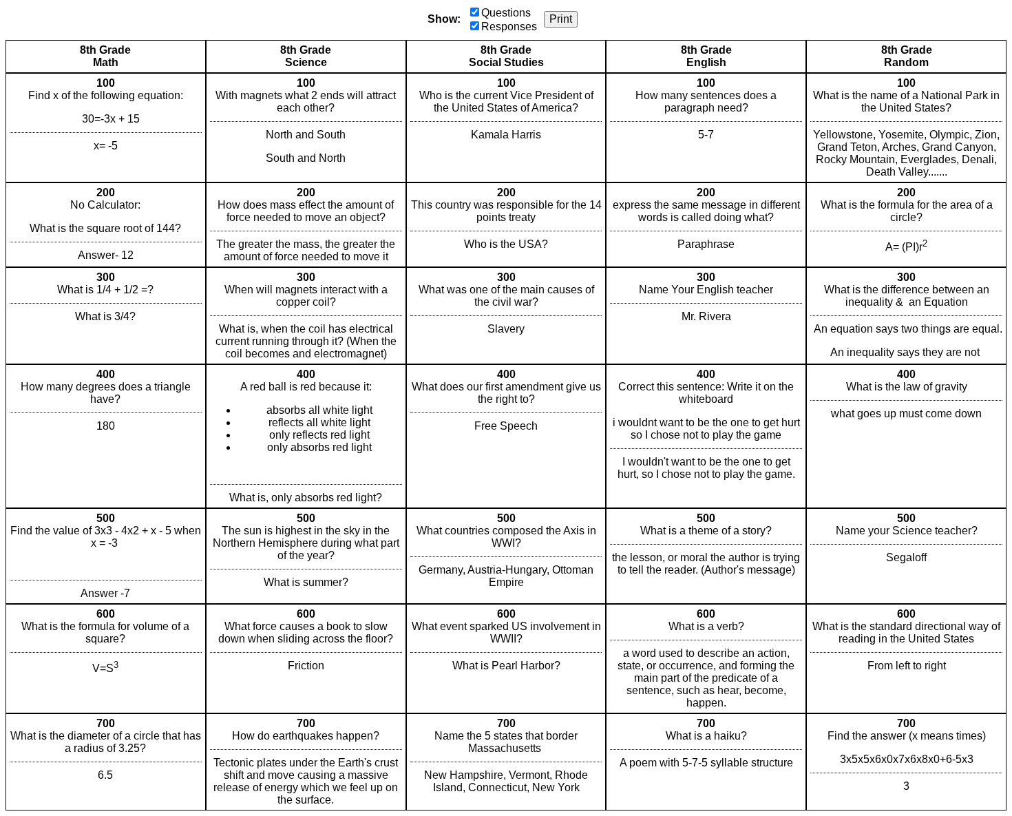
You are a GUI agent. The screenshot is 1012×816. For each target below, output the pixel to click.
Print (560, 19)
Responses (509, 26)
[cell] (106, 127)
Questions (506, 13)
